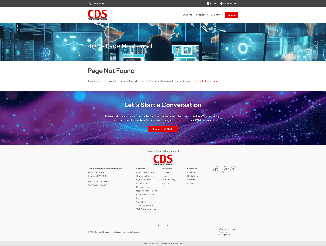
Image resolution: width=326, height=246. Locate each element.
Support (213, 3)
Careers (191, 179)
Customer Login (230, 3)
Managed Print (143, 187)
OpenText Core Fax (145, 194)
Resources (201, 14)
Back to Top (163, 225)
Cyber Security (143, 179)
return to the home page (205, 80)
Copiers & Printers (145, 176)
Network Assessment (146, 190)
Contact (232, 15)
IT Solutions (141, 183)
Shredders (141, 201)
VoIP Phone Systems (146, 209)
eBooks (165, 176)
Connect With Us (163, 128)
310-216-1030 (99, 3)
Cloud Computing (145, 172)
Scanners (140, 198)
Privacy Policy (168, 179)
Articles (165, 172)
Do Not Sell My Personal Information (171, 243)
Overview (191, 172)
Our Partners (193, 176)
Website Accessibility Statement (163, 151)
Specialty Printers (144, 205)
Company (215, 14)
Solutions (187, 14)
